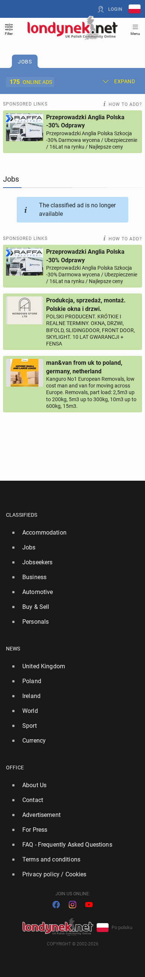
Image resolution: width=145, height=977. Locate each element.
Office (15, 767)
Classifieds (22, 515)
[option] (69, 532)
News (13, 649)
